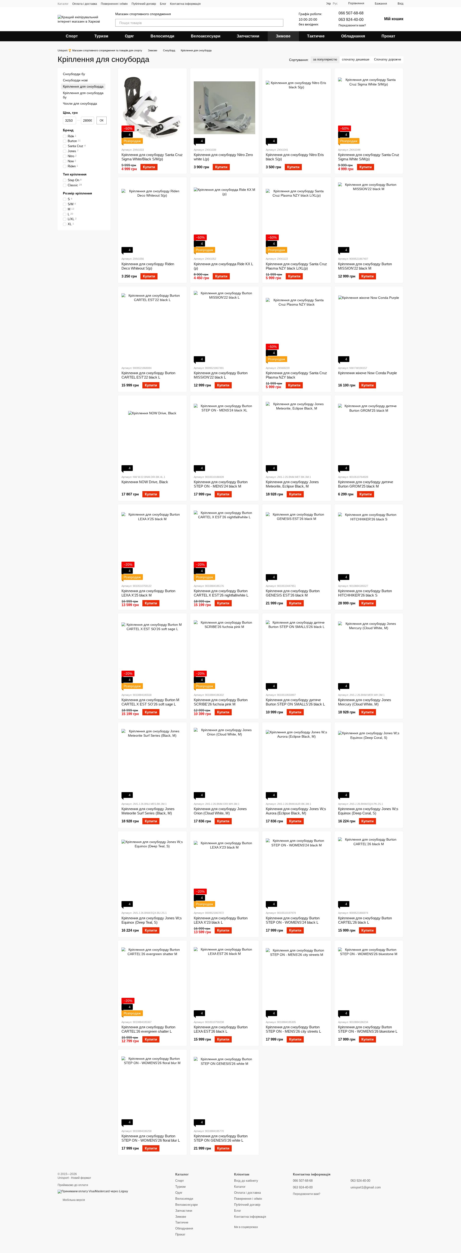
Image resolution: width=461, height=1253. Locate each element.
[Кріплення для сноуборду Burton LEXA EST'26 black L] (224, 980)
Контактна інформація (185, 4)
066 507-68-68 (351, 13)
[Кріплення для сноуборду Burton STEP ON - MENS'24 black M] (224, 435)
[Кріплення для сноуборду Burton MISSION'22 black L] (224, 326)
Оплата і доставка (84, 4)
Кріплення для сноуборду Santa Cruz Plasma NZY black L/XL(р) (296, 266)
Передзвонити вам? (352, 25)
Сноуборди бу (74, 74)
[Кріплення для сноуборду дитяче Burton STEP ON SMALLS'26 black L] (297, 653)
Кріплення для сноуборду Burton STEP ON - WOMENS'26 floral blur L (150, 1138)
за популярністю (325, 59)
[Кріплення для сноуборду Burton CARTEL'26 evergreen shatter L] (152, 980)
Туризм (101, 36)
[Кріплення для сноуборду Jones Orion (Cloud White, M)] (224, 762)
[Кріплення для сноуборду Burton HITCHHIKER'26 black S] (369, 544)
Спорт (72, 36)
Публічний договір (144, 4)
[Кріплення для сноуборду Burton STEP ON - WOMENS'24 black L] (297, 871)
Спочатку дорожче (387, 59)
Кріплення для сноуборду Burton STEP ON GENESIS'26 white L (221, 1138)
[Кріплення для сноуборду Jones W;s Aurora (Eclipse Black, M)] (297, 762)
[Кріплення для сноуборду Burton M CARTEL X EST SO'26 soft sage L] (152, 653)
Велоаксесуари (205, 36)
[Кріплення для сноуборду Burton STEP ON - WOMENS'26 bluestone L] (369, 980)
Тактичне (316, 36)
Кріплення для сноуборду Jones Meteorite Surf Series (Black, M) (148, 811)
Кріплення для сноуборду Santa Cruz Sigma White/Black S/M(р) (152, 157)
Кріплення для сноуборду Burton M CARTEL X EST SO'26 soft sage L (150, 702)
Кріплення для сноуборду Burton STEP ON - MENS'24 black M (221, 484)
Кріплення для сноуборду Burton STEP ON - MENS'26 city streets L (293, 1029)
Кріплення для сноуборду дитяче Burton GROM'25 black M (365, 484)
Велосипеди (162, 36)
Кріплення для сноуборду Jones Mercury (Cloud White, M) (364, 702)
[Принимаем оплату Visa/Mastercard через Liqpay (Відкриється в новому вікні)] (93, 1191)
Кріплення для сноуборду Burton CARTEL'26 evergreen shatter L (148, 1029)
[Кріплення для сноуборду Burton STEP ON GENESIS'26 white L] (224, 1089)
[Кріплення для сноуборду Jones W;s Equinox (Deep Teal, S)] (152, 871)
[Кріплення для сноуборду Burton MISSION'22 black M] (369, 217)
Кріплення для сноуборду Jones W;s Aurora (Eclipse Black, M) (296, 811)
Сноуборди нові (75, 80)
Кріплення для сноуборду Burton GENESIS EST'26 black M (293, 593)
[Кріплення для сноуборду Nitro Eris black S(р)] (297, 108)
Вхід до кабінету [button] (246, 1180)
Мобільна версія (73, 1200)
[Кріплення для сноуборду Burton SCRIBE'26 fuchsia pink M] (224, 653)
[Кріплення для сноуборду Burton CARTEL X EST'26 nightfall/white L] (224, 544)
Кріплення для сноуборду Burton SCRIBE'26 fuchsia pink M (221, 702)
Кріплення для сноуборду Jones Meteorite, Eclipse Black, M (292, 484)
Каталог (63, 4)
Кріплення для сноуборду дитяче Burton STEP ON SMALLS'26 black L (295, 702)
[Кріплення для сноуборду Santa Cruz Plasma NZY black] (297, 326)
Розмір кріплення (77, 193)
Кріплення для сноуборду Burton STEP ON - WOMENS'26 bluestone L (367, 1029)
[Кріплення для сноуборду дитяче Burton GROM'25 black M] (369, 435)
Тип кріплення (74, 174)
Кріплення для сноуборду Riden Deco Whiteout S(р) (147, 266)
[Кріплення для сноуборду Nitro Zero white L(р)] (224, 108)
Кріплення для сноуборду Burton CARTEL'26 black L (365, 920)
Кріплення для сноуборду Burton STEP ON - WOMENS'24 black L (293, 920)
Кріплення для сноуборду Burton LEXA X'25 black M (148, 593)
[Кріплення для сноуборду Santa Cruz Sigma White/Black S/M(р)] (152, 108)
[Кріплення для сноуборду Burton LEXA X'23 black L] (224, 871)
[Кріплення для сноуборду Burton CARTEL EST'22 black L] (152, 326)
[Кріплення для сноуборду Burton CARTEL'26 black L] (369, 871)
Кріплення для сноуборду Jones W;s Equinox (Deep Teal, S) (151, 920)
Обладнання (353, 36)
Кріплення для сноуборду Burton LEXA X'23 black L (221, 920)
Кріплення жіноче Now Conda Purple (367, 373)
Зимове (283, 36)
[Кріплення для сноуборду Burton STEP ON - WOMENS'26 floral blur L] (152, 1089)
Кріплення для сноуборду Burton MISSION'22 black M (365, 266)
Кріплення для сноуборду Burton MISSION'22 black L (221, 375)
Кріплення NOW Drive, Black (144, 482)
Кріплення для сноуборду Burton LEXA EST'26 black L (221, 1029)
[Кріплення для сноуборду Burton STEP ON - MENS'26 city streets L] (297, 980)
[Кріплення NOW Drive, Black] (152, 435)
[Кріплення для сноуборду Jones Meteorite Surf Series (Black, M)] (152, 762)
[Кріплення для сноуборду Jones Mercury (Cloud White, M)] (369, 653)
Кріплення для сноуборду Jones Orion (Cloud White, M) (220, 811)
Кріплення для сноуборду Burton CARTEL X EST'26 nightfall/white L (221, 593)
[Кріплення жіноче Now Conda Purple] (369, 326)
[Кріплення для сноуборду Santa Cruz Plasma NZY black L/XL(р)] (297, 217)
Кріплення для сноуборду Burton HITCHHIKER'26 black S (365, 593)
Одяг (129, 36)
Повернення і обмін (114, 4)
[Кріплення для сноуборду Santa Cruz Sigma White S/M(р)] (369, 108)
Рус (335, 3)
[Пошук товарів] (279, 23)
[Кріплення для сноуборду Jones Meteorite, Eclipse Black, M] (297, 435)
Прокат (388, 36)
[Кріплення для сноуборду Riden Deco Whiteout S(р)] (152, 217)
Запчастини (248, 36)
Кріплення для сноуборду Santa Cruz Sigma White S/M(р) (368, 157)
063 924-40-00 (351, 20)
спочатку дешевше (355, 59)
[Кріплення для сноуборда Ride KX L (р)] (224, 217)
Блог (163, 4)
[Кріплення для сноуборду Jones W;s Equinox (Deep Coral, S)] (369, 762)
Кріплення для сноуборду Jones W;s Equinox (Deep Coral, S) (368, 811)
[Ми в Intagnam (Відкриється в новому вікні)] (207, 4)
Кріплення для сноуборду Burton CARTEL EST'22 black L (148, 375)
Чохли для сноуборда (80, 103)
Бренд (68, 130)
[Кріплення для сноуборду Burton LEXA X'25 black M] (152, 544)
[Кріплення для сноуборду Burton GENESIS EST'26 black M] (297, 544)
